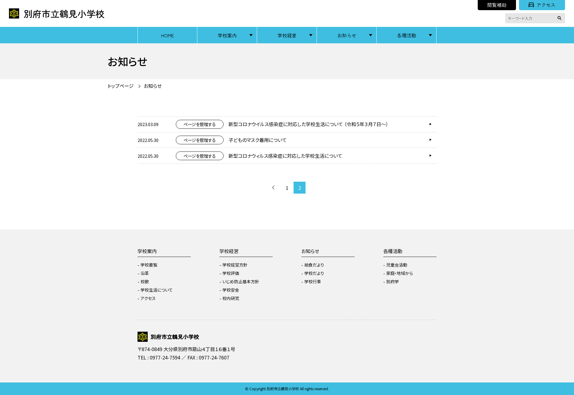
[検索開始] (560, 18)
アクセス (545, 4)
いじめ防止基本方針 (240, 281)
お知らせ (346, 35)
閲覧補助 (496, 4)
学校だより (314, 273)
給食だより (314, 265)
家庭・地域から (399, 273)
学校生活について (157, 290)
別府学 (392, 281)
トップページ (121, 85)
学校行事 (312, 281)
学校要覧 (149, 265)
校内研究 (230, 298)
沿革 (145, 273)
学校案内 (227, 35)
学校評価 (230, 273)
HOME (167, 35)
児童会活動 (396, 265)
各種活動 (406, 35)
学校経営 (287, 35)
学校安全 (230, 290)
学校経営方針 (235, 265)
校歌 (145, 281)
